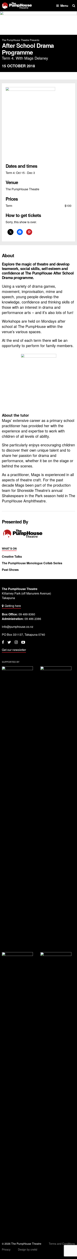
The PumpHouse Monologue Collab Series (32, 563)
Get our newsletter (14, 650)
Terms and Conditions (62, 1243)
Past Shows (10, 570)
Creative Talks (12, 556)
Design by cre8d (27, 1249)
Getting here (13, 606)
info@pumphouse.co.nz (17, 626)
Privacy (6, 1249)
